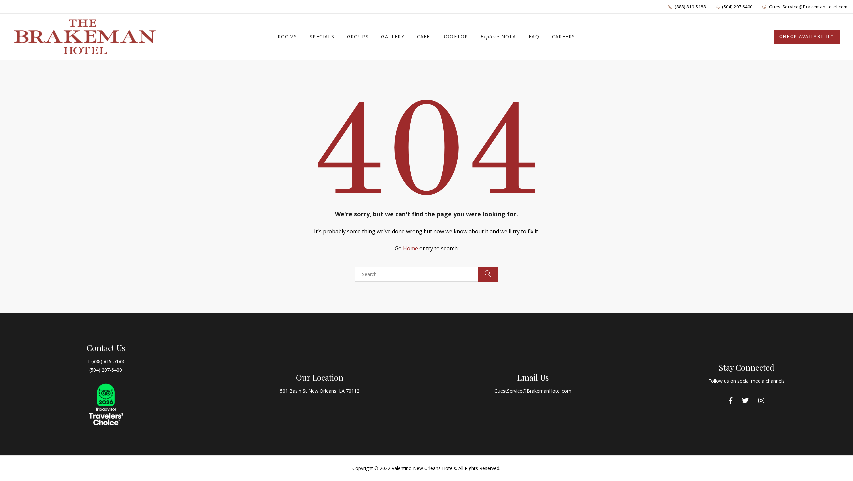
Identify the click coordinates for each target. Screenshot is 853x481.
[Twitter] (745, 401)
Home (410, 248)
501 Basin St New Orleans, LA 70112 (319, 391)
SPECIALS (322, 36)
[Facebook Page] (730, 401)
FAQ (534, 36)
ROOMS (287, 36)
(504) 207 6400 (737, 7)
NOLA (498, 36)
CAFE (423, 36)
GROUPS (358, 36)
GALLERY (392, 36)
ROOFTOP (455, 36)
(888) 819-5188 (690, 7)
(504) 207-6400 (105, 370)
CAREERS (563, 36)
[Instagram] (761, 401)
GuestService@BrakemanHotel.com (808, 7)
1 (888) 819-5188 (105, 361)
